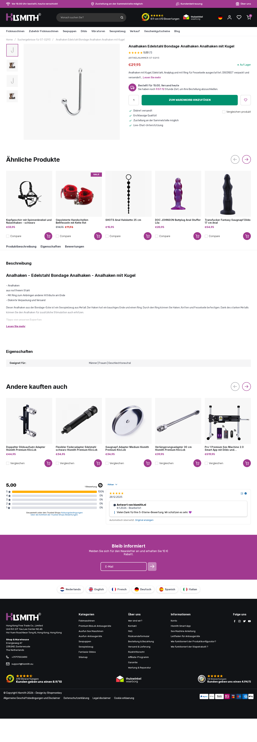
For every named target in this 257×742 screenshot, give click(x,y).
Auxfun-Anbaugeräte (90, 636)
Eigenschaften (51, 246)
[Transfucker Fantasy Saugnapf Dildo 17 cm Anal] (228, 194)
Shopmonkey (54, 692)
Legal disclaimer (102, 698)
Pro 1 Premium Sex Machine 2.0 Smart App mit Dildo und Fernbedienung (224, 448)
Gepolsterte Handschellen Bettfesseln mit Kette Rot (72, 221)
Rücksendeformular (138, 636)
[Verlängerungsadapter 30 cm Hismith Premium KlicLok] (178, 421)
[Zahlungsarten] (204, 697)
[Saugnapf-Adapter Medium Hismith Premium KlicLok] (128, 421)
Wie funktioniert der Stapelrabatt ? (189, 646)
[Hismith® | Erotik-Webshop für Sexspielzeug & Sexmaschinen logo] (23, 20)
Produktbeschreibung (21, 246)
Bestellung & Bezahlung (141, 641)
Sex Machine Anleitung (183, 631)
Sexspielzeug (117, 31)
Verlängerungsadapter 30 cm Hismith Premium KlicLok (173, 448)
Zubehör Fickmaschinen (43, 31)
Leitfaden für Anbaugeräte (185, 636)
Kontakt (132, 626)
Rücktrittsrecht (136, 652)
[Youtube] (249, 621)
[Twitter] (244, 621)
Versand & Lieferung (139, 646)
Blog (177, 31)
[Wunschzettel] (239, 17)
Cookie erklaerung (124, 698)
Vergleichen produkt (238, 111)
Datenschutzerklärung (76, 698)
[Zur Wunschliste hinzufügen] (245, 100)
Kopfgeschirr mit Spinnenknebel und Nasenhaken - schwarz (29, 221)
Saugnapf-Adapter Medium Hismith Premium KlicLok (127, 448)
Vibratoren (98, 31)
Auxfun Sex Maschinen (91, 631)
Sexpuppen (69, 31)
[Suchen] (121, 17)
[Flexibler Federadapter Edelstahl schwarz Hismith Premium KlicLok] (79, 421)
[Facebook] (234, 621)
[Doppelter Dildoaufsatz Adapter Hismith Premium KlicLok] (29, 421)
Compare (15, 236)
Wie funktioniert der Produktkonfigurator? (193, 641)
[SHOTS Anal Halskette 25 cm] (128, 194)
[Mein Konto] (229, 17)
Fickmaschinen (15, 31)
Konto (174, 620)
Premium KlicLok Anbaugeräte (95, 626)
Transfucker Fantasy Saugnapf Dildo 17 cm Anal (228, 221)
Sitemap (83, 657)
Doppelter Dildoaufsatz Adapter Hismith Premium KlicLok (25, 448)
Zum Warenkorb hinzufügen (190, 100)
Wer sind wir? (135, 620)
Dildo (84, 31)
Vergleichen (17, 463)
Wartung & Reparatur (139, 667)
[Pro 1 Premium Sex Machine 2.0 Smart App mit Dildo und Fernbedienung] (228, 421)
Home (9, 39)
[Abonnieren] (152, 566)
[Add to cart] (48, 236)
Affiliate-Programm (138, 657)
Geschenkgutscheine (157, 31)
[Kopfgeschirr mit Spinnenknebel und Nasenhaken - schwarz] (29, 194)
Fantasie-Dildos (87, 652)
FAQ (130, 631)
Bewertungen (74, 246)
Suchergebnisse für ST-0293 (34, 39)
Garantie (133, 662)
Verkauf (135, 31)
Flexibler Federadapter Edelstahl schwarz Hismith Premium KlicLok (76, 448)
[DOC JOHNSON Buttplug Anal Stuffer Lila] (178, 194)
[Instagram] (239, 621)
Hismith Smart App (181, 626)
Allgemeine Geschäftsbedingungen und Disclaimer (31, 698)
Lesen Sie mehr (152, 77)
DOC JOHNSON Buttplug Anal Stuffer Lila (178, 221)
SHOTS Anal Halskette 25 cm (123, 220)
